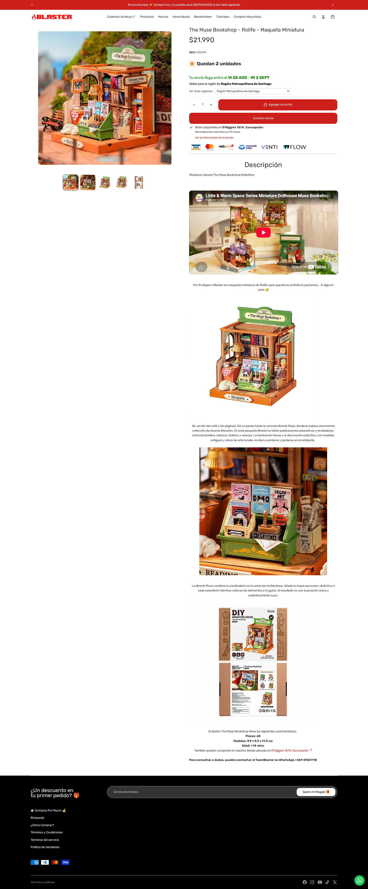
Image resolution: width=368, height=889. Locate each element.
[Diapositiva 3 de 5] (104, 182)
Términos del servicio (45, 840)
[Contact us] (359, 880)
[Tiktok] (327, 882)
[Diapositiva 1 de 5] (70, 182)
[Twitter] (334, 882)
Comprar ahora (263, 118)
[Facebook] (304, 882)
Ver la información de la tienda (214, 137)
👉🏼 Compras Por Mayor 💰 (48, 810)
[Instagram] (312, 882)
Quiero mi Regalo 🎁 (316, 792)
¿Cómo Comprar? (42, 825)
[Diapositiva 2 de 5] (87, 182)
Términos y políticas (43, 882)
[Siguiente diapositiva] (332, 5)
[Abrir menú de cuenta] (323, 17)
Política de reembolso (45, 847)
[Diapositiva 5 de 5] (139, 182)
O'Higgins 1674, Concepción (289, 750)
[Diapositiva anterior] (32, 5)
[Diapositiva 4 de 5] (121, 182)
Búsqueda (37, 818)
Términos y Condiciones (47, 832)
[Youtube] (319, 882)
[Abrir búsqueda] (314, 17)
